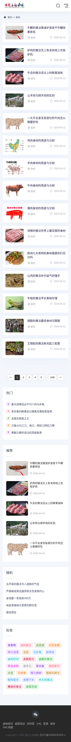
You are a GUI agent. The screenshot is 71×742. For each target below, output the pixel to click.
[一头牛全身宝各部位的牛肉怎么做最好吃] (14, 123)
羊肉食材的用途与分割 (41, 162)
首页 (10, 17)
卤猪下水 (28, 679)
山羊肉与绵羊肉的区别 (41, 95)
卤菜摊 (40, 645)
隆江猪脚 (36, 672)
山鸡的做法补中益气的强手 (43, 275)
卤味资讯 (8, 723)
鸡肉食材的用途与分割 (41, 140)
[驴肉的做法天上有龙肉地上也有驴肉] (14, 55)
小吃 (38, 723)
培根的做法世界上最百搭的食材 (46, 230)
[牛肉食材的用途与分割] (14, 190)
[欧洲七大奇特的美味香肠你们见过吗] (14, 258)
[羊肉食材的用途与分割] (14, 168)
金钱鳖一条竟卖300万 (18, 598)
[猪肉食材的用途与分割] (14, 213)
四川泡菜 (13, 652)
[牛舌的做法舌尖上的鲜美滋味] (14, 77)
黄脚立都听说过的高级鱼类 (26, 432)
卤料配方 (26, 645)
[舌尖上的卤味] (14, 5)
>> (60, 377)
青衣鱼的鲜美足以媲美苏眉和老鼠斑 (31, 411)
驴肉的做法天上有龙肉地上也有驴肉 (46, 52)
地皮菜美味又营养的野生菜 (21, 605)
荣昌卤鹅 (13, 665)
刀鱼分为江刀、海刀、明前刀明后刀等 (33, 425)
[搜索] (58, 5)
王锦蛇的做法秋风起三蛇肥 (43, 343)
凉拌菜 (30, 723)
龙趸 (10, 672)
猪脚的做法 (53, 672)
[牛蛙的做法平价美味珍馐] (14, 303)
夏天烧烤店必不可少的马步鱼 (27, 404)
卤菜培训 (20, 723)
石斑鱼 (22, 672)
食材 (18, 17)
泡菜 (26, 652)
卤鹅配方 (28, 659)
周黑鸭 (12, 645)
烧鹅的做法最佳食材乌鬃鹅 (43, 320)
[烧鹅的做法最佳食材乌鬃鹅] (14, 325)
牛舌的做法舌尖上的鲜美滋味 (45, 72)
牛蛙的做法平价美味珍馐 (42, 298)
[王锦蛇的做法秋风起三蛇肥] (14, 348)
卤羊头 (27, 665)
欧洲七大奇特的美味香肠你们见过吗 (46, 255)
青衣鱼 (40, 665)
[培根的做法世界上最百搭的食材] (14, 235)
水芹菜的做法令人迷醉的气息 (22, 584)
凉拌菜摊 (54, 645)
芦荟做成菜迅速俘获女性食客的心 (25, 591)
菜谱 (45, 723)
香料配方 (54, 665)
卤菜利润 (31, 686)
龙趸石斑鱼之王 (20, 418)
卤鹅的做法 (45, 659)
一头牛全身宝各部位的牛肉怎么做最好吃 (46, 120)
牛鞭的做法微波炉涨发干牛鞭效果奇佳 (46, 29)
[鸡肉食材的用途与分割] (14, 145)
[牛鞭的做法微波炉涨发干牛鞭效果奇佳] (14, 32)
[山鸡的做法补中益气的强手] (14, 280)
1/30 (52, 377)
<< (10, 377)
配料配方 (13, 679)
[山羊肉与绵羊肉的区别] (14, 100)
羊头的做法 (45, 679)
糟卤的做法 (14, 686)
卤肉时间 (13, 659)
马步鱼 (37, 652)
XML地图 (8, 727)
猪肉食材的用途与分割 (41, 208)
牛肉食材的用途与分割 (41, 185)
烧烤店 (50, 652)
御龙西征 (11, 612)
